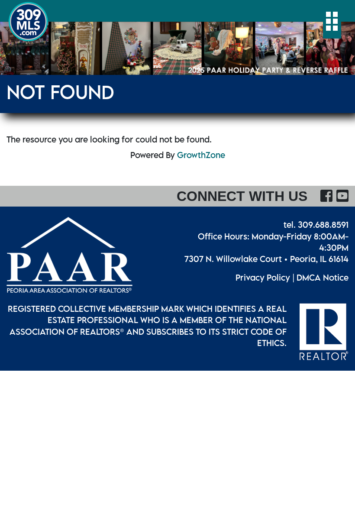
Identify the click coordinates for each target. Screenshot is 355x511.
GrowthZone (201, 155)
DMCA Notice (323, 277)
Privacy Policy (263, 277)
